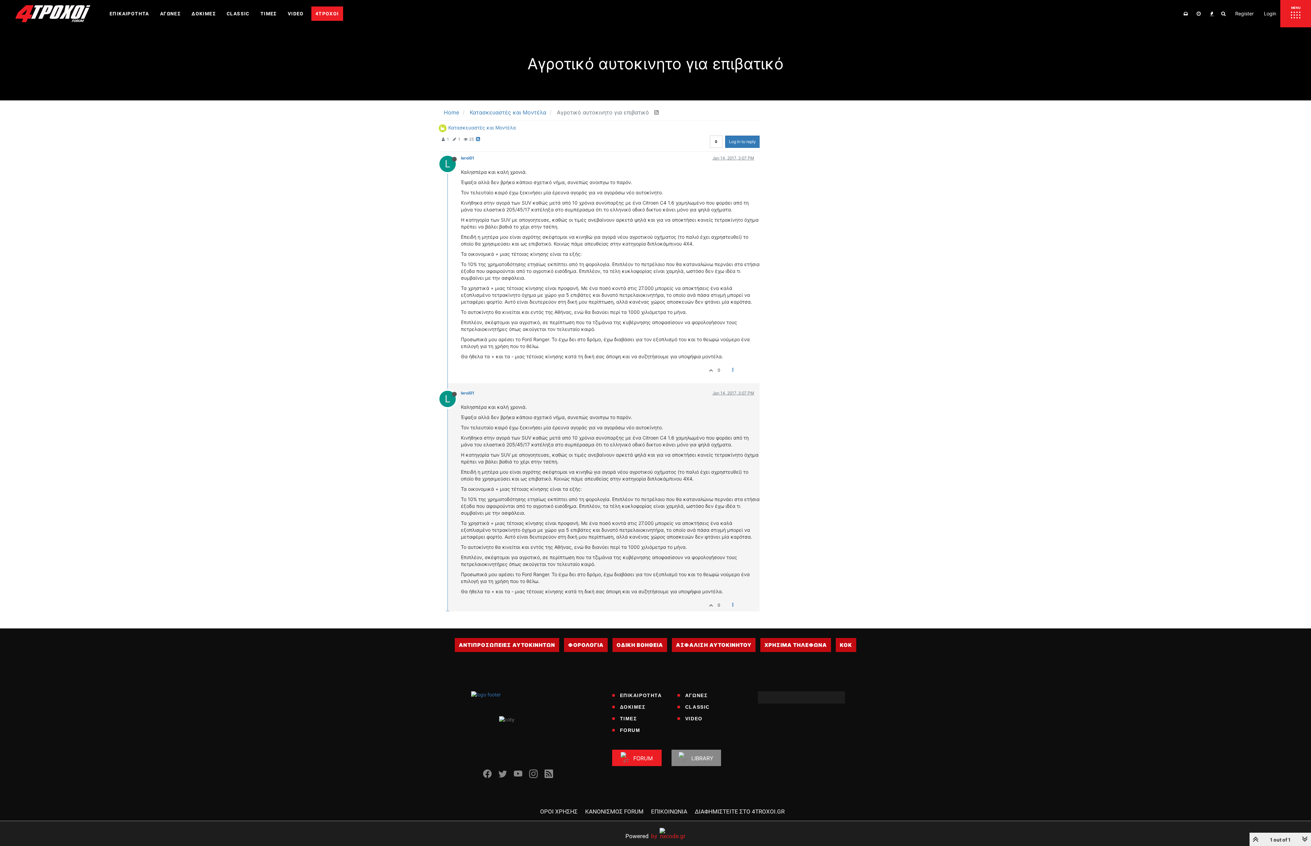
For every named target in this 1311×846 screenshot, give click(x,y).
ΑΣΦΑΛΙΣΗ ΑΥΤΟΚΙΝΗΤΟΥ (713, 645)
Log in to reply (742, 141)
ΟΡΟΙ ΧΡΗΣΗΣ (559, 811)
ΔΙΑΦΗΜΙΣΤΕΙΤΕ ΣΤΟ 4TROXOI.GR (740, 811)
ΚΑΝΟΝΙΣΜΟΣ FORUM (614, 811)
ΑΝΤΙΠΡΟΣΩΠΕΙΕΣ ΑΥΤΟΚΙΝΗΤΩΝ (507, 645)
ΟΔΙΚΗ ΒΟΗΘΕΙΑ (640, 645)
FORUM (630, 730)
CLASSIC (697, 707)
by (641, 836)
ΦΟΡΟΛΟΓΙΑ (586, 645)
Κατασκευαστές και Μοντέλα (482, 127)
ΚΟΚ (846, 645)
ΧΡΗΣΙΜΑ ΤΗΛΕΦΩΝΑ (795, 645)
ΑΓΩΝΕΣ (696, 695)
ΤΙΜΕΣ (628, 718)
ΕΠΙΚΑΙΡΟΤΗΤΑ (641, 695)
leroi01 (467, 158)
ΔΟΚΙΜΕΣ (633, 707)
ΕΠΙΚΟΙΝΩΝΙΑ (669, 811)
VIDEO (694, 718)
